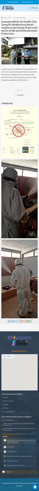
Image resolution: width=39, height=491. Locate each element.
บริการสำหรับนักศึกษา (13, 2)
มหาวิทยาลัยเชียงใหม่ (9, 420)
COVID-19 (19, 90)
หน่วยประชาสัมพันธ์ (21, 18)
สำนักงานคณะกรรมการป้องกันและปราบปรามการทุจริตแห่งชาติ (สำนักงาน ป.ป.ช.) (19, 424)
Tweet (17, 321)
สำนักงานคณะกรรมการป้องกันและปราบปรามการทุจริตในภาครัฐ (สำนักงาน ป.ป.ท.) (19, 429)
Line (29, 321)
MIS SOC (6, 408)
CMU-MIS (6, 397)
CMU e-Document (8, 401)
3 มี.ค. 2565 (7, 18)
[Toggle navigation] (37, 8)
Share (11, 321)
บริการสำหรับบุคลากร (27, 2)
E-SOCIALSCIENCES (9, 412)
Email (23, 321)
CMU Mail (6, 404)
